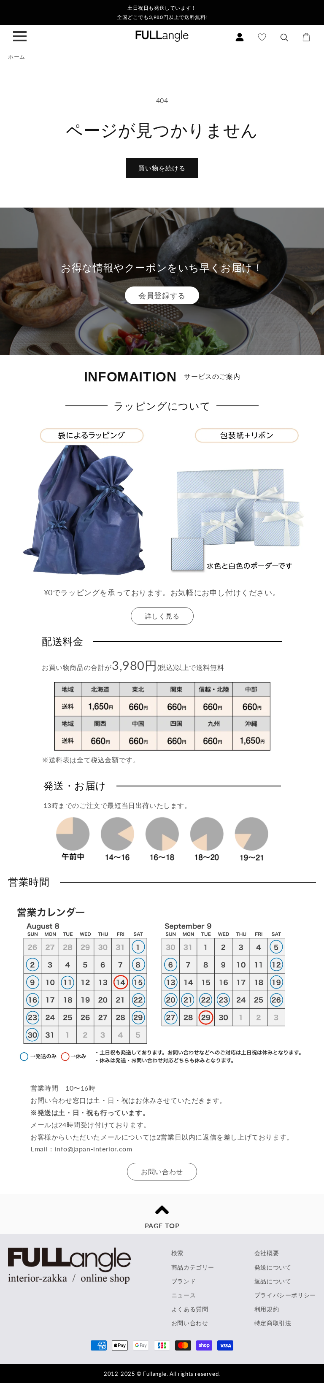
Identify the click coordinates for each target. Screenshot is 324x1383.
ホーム (16, 56)
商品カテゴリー (192, 1267)
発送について (273, 1267)
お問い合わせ (162, 1171)
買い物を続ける (162, 168)
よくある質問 (189, 1309)
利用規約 (266, 1309)
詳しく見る (162, 616)
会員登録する (162, 295)
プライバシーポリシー (285, 1295)
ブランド (183, 1281)
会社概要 (266, 1252)
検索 (177, 1252)
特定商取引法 (273, 1322)
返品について (273, 1281)
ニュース (183, 1295)
